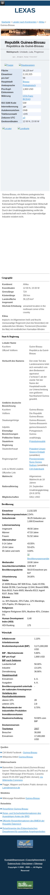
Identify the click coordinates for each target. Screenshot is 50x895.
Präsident (33, 449)
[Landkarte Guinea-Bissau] (23, 128)
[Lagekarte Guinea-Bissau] (7, 128)
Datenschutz (14, 863)
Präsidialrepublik (37, 441)
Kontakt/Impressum (14, 860)
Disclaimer (27, 863)
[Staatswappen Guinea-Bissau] (27, 65)
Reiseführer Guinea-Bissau (15, 809)
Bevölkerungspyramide (38, 559)
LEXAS (25, 10)
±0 (24, 118)
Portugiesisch (29, 85)
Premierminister (36, 459)
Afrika (41, 22)
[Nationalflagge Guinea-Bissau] (9, 65)
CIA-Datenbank (36, 469)
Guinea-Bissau (30, 752)
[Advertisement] (25, 159)
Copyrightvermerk (35, 860)
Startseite (5, 22)
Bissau (26, 82)
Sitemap (38, 863)
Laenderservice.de (11, 788)
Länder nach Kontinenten (25, 22)
